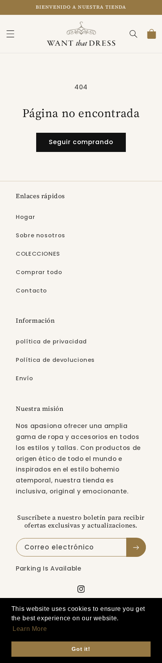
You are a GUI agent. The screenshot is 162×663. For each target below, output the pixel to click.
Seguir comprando (81, 141)
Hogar (25, 217)
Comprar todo (39, 272)
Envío (24, 378)
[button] (10, 34)
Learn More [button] (30, 628)
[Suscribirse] (136, 547)
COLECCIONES (38, 254)
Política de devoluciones (55, 360)
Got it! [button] (81, 649)
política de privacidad (51, 341)
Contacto (31, 290)
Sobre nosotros (40, 235)
